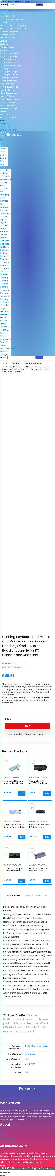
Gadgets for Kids (8, 56)
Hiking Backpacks (8, 93)
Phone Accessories (9, 99)
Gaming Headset (8, 74)
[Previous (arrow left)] (1, 1175)
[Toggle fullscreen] (4, 1172)
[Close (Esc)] (9, 1172)
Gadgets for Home (9, 53)
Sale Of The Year (8, 117)
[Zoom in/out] (1, 1172)
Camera (4, 22)
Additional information (36, 895)
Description (13, 895)
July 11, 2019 (30, 1064)
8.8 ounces (30, 1054)
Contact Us (5, 1138)
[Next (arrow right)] (4, 1175)
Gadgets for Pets (8, 62)
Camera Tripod (7, 34)
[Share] (6, 1172)
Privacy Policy (6, 1141)
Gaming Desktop (8, 71)
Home (3, 111)
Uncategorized (7, 105)
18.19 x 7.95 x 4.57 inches (36, 1046)
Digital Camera (7, 37)
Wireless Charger (8, 108)
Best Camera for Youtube (13, 28)
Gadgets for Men (8, 59)
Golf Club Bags (7, 83)
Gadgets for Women (10, 65)
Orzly (27, 1059)
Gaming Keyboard (9, 77)
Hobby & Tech (7, 96)
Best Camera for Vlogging (13, 25)
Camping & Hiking (8, 16)
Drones (3, 40)
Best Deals (5, 114)
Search (3, 4)
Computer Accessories (11, 19)
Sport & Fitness (7, 102)
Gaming (4, 68)
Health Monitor (7, 90)
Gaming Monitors (8, 80)
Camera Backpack (9, 31)
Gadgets (4, 50)
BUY (27, 726)
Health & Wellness (9, 86)
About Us (4, 1135)
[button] (27, 13)
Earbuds (4, 43)
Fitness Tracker (7, 47)
